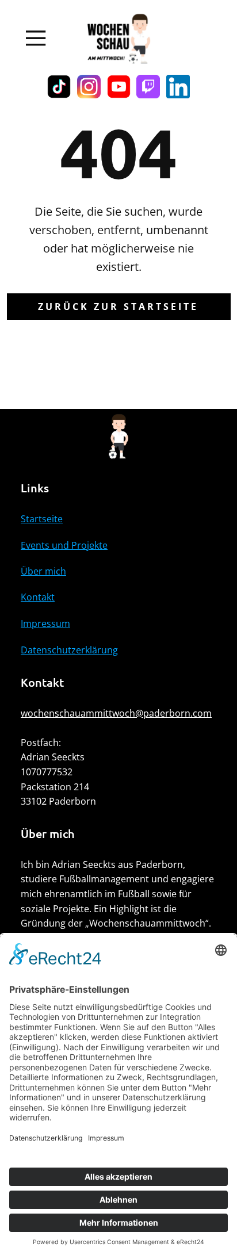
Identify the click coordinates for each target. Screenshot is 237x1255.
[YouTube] (119, 86)
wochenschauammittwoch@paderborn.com (116, 713)
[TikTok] (59, 86)
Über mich (43, 571)
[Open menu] (36, 38)
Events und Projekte (64, 545)
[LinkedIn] (178, 86)
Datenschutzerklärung (69, 650)
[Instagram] (89, 86)
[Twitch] (148, 86)
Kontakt (38, 597)
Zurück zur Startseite (118, 306)
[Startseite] (118, 38)
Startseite (42, 518)
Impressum (45, 623)
